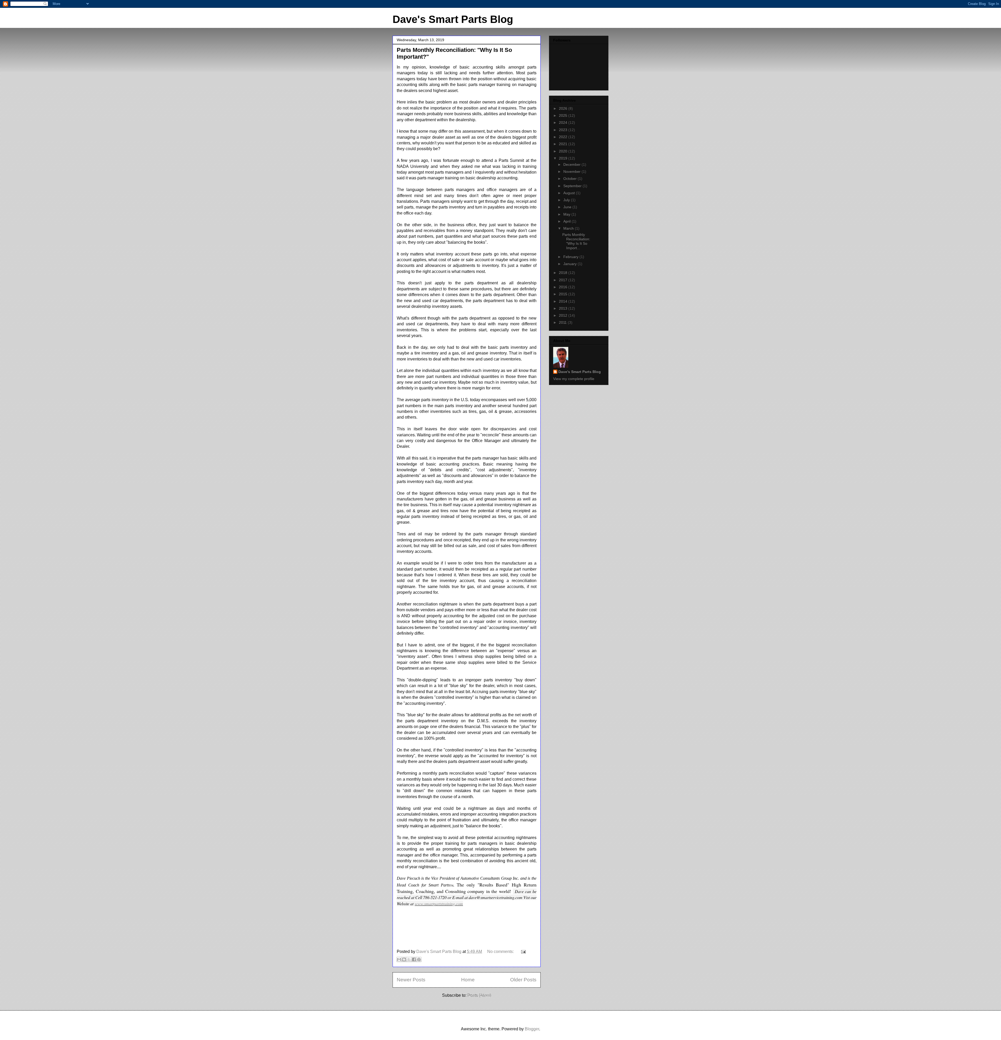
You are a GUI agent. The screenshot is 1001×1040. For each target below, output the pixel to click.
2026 (563, 108)
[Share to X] (409, 959)
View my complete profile (573, 379)
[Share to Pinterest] (419, 959)
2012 (563, 315)
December (572, 164)
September (573, 186)
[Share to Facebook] (414, 959)
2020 (563, 151)
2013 (563, 308)
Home (468, 979)
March (569, 228)
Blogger (532, 1029)
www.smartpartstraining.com (439, 903)
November (572, 171)
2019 (563, 158)
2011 (563, 322)
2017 (563, 280)
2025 (563, 115)
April (567, 221)
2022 (563, 137)
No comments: (501, 951)
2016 (563, 287)
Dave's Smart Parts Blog (453, 19)
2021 (563, 144)
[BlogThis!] (404, 959)
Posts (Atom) (479, 995)
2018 (563, 273)
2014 (563, 301)
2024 (563, 122)
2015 (563, 294)
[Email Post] (522, 951)
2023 (563, 130)
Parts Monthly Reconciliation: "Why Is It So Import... (576, 241)
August (569, 193)
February (571, 257)
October (570, 178)
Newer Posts (411, 979)
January (570, 264)
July (567, 200)
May (567, 214)
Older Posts (523, 979)
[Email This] (399, 959)
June (567, 207)
